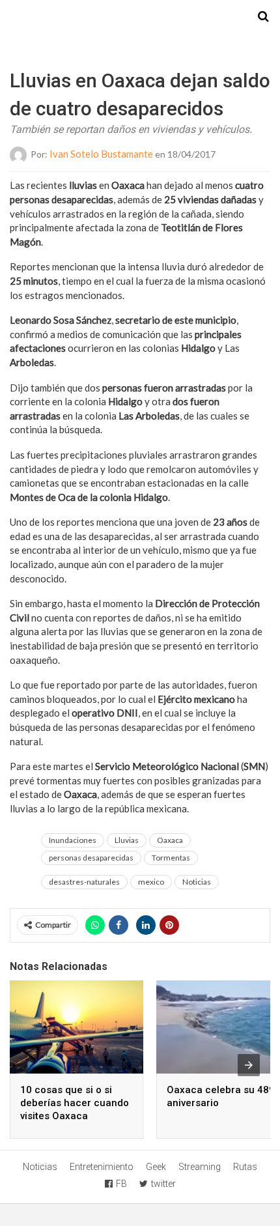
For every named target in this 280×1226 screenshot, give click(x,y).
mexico (151, 882)
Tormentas (171, 857)
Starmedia (140, 17)
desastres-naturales (84, 882)
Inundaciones (72, 840)
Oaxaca (170, 840)
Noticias (196, 882)
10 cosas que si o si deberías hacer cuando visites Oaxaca (74, 1103)
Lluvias (127, 840)
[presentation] (249, 1065)
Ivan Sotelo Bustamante (101, 154)
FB (121, 1183)
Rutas (245, 1167)
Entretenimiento (101, 1167)
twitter (163, 1183)
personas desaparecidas (91, 857)
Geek (156, 1167)
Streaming (199, 1167)
